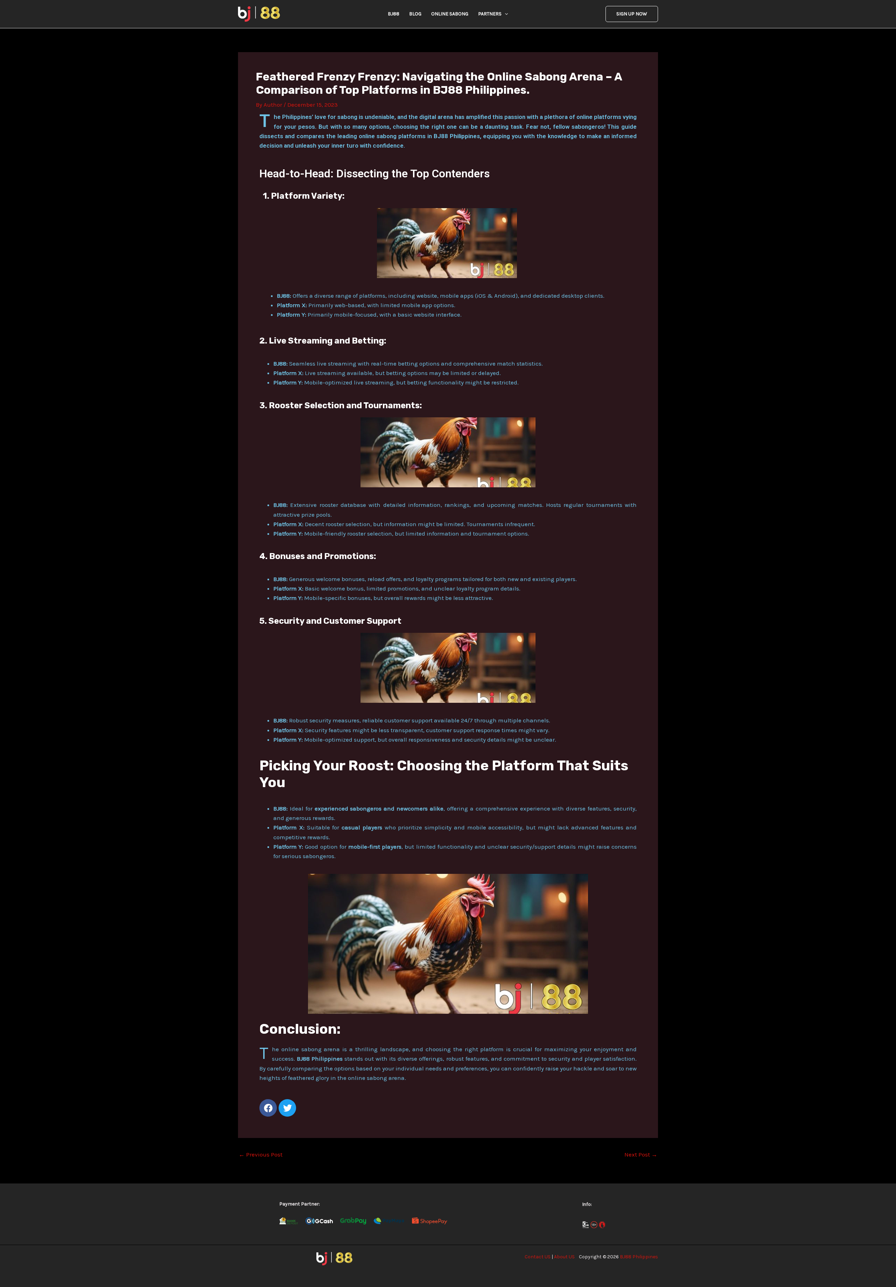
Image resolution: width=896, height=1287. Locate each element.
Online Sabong (449, 14)
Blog (415, 14)
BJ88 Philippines (639, 1257)
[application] (505, 14)
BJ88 (393, 14)
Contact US (538, 1257)
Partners (490, 14)
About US (564, 1257)
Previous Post (260, 1155)
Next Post (640, 1155)
